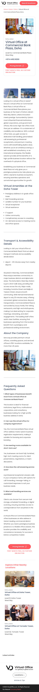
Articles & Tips (19, 680)
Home (5, 9)
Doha (15, 9)
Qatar (11, 9)
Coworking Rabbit (15, 689)
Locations (19, 675)
